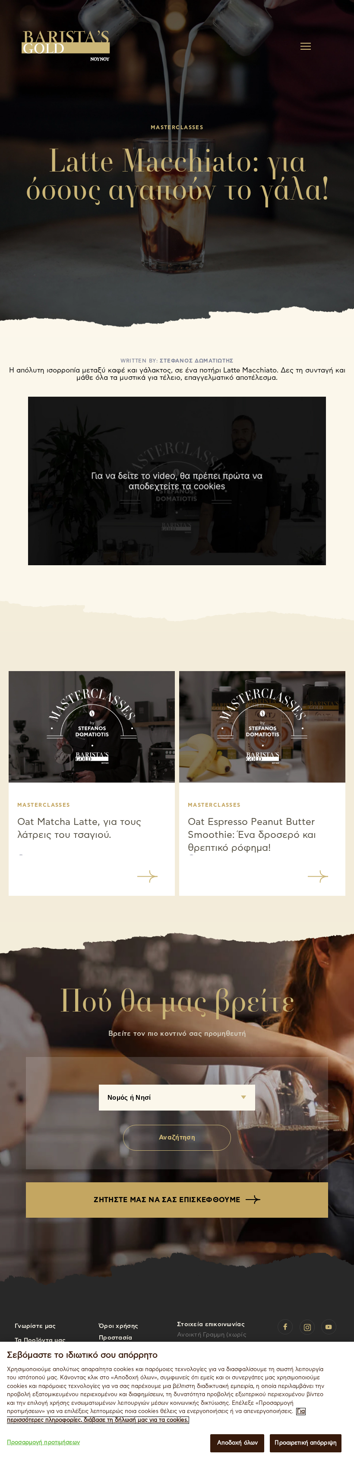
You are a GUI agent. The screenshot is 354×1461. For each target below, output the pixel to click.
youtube (329, 1327)
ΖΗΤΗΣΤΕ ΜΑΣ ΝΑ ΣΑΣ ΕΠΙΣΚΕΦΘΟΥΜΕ (168, 1200)
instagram (307, 1327)
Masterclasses (43, 805)
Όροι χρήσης (118, 1326)
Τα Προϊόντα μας (40, 1340)
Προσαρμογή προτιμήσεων (43, 1442)
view (147, 876)
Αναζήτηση (177, 1137)
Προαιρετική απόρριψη (306, 1443)
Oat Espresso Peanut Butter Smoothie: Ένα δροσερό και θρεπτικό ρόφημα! (252, 835)
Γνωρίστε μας (35, 1326)
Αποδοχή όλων (237, 1443)
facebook (285, 1327)
